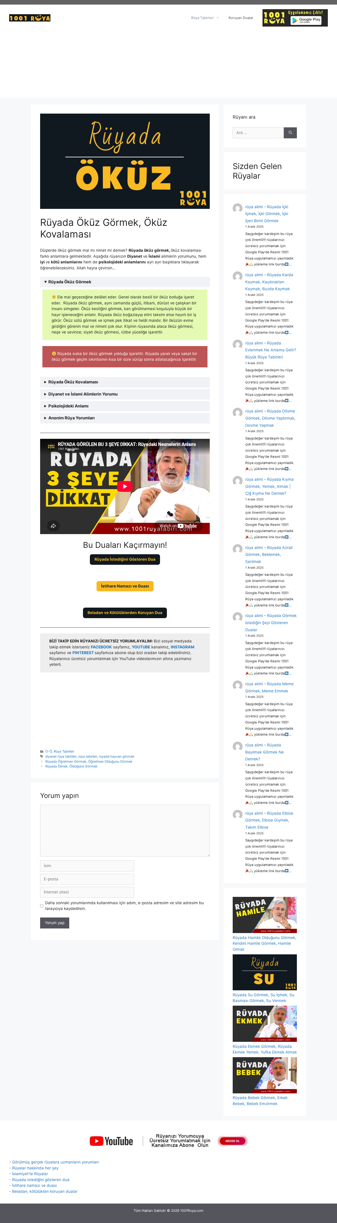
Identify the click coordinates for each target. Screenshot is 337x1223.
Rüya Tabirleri (202, 18)
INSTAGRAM (182, 647)
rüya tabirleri (87, 756)
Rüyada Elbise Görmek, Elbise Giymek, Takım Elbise (269, 820)
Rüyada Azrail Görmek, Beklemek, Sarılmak (269, 554)
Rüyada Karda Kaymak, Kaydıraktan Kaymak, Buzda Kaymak (269, 282)
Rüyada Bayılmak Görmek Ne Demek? (264, 752)
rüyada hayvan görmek (116, 756)
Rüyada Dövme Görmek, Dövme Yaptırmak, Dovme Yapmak (270, 418)
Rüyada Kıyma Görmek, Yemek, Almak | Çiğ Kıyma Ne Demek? (269, 486)
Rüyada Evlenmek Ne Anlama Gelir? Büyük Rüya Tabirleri (270, 350)
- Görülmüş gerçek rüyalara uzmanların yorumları (54, 1162)
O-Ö (48, 751)
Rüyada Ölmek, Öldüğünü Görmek (71, 766)
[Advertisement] (168, 65)
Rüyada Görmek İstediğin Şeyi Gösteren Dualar (271, 622)
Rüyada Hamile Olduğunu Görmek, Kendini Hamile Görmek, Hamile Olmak (264, 943)
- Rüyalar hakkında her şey (33, 1168)
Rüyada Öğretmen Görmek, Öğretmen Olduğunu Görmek (89, 761)
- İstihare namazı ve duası (33, 1185)
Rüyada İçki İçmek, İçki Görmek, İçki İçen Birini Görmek (266, 214)
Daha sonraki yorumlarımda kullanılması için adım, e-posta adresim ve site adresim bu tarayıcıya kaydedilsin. (124, 906)
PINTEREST (83, 652)
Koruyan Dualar (241, 18)
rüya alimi (254, 207)
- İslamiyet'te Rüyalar (28, 1173)
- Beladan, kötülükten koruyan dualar (43, 1191)
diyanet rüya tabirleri (60, 756)
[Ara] (290, 132)
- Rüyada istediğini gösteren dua (39, 1179)
